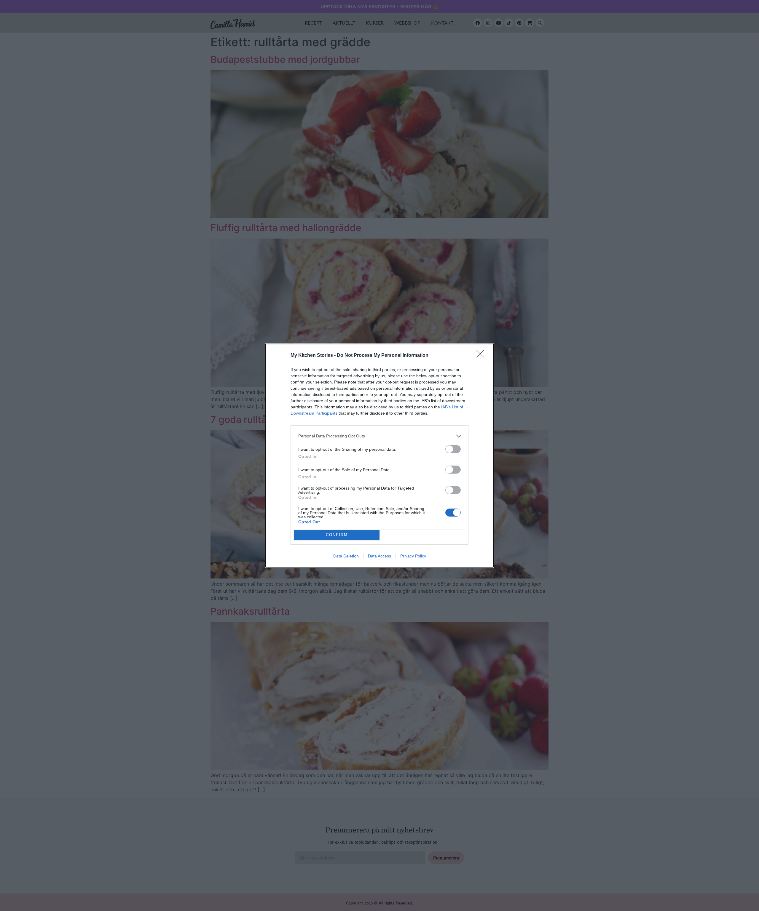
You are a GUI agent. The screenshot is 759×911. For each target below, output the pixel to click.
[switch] (453, 449)
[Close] (482, 355)
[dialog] (379, 455)
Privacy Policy (413, 556)
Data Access (379, 556)
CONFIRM (337, 535)
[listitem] (379, 436)
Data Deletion (346, 556)
